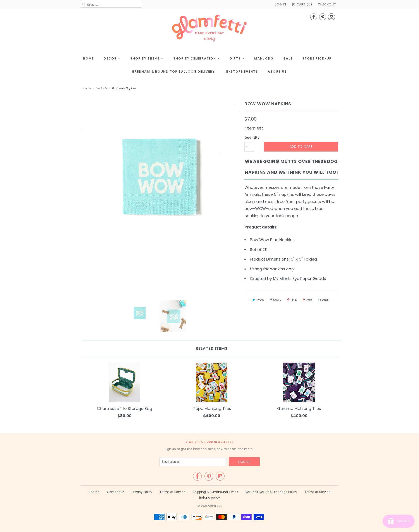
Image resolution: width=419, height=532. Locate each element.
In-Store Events (241, 71)
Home (88, 58)
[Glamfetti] (209, 29)
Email (325, 300)
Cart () (303, 4)
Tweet (260, 300)
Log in (280, 4)
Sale (287, 58)
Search (94, 492)
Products (101, 88)
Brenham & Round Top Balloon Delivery (173, 71)
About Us (277, 71)
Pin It (294, 300)
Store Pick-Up (317, 58)
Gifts (235, 58)
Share (277, 300)
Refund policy (209, 497)
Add (309, 300)
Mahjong (264, 58)
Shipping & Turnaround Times (215, 492)
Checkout (327, 4)
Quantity (251, 137)
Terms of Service (172, 492)
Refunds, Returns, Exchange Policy (271, 492)
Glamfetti (214, 506)
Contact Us (115, 492)
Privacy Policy (142, 492)
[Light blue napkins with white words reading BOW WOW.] (160, 177)
